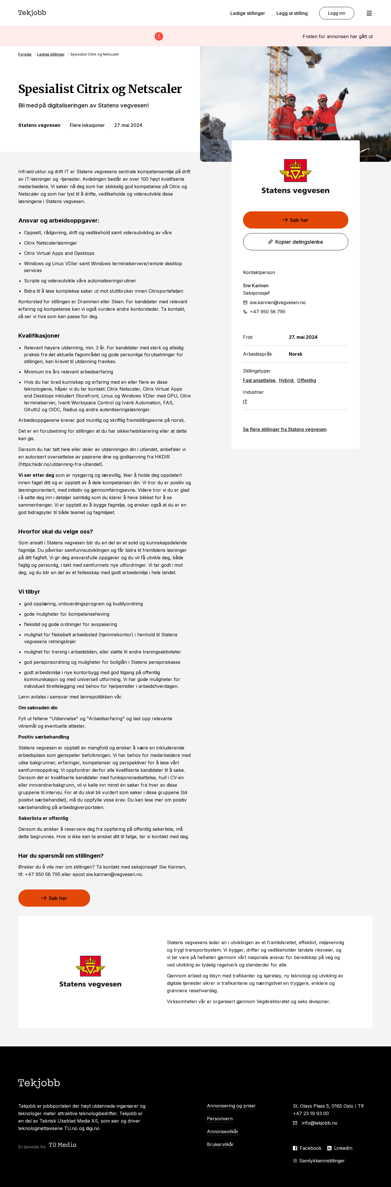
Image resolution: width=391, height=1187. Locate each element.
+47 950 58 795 (267, 311)
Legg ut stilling (292, 13)
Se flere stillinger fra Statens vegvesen (285, 429)
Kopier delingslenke (299, 242)
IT (245, 401)
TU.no (71, 1128)
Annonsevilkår (222, 1131)
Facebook (310, 1148)
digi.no (93, 1128)
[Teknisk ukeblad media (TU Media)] (63, 1145)
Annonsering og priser (231, 1106)
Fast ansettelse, (260, 380)
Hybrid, (287, 380)
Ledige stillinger (247, 13)
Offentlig (306, 380)
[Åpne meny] (369, 13)
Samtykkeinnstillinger (322, 1161)
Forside (24, 54)
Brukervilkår (220, 1144)
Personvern (220, 1118)
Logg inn (336, 13)
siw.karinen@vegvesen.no (278, 302)
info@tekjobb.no (319, 1123)
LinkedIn (343, 1148)
